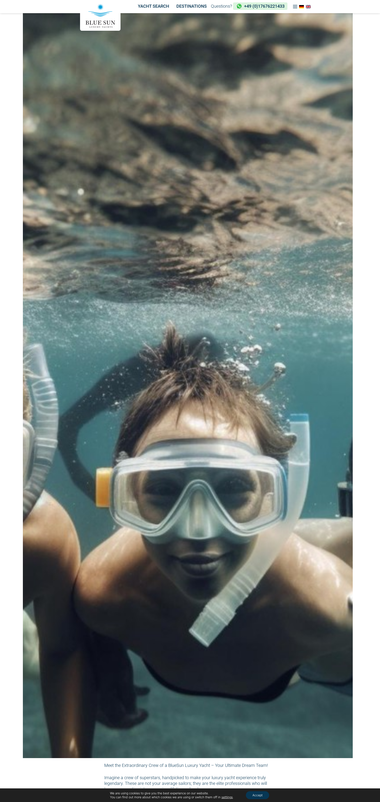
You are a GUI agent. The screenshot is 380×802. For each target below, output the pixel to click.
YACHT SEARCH (153, 6)
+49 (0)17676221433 (264, 6)
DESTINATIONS (191, 6)
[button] (295, 6)
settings (227, 797)
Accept (257, 795)
